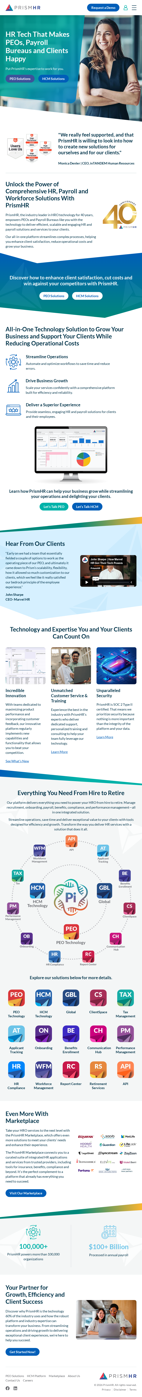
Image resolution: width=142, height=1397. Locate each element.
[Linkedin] (15, 1388)
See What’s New (17, 761)
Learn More (59, 752)
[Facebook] (8, 1388)
